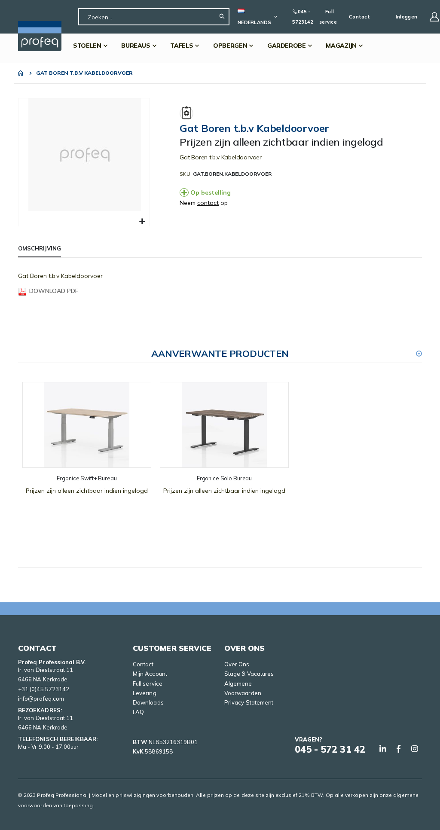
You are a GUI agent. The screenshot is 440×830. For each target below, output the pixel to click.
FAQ (138, 711)
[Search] (224, 16)
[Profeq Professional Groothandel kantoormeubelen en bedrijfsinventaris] (39, 36)
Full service (328, 17)
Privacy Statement (248, 702)
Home (21, 73)
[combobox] (153, 16)
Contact (359, 17)
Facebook (398, 748)
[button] (142, 221)
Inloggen (406, 17)
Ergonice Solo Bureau (224, 478)
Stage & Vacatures (249, 673)
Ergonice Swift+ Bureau (86, 478)
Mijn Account (150, 673)
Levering (144, 693)
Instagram (414, 748)
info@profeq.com (41, 698)
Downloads (148, 702)
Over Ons (237, 664)
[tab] (39, 248)
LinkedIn (382, 748)
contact (208, 203)
